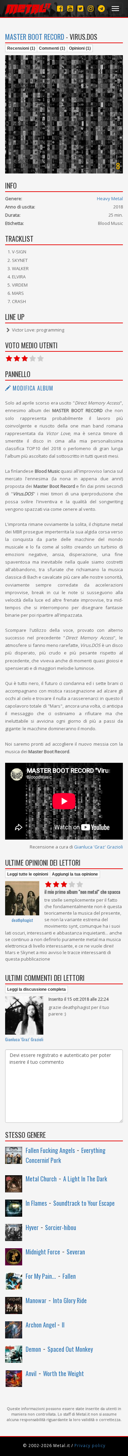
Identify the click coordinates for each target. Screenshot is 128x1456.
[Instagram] (101, 8)
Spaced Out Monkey (70, 1349)
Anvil (31, 1373)
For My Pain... (41, 1276)
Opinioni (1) (80, 48)
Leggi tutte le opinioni (27, 874)
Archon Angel (41, 1324)
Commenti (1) (52, 48)
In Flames (36, 1203)
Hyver (32, 1227)
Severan (76, 1251)
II (63, 1324)
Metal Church (41, 1178)
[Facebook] (60, 8)
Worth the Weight (63, 1373)
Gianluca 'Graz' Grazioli (98, 847)
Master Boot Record (34, 37)
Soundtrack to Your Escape (84, 1203)
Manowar (36, 1300)
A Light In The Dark (85, 1178)
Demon (33, 1349)
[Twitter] (80, 8)
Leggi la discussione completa (36, 989)
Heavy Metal (110, 198)
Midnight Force (43, 1251)
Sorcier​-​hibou (60, 1227)
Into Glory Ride (70, 1300)
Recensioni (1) (21, 48)
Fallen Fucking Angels (50, 1150)
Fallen (69, 1276)
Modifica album (32, 388)
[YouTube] (70, 8)
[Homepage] (28, 8)
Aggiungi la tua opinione (75, 874)
